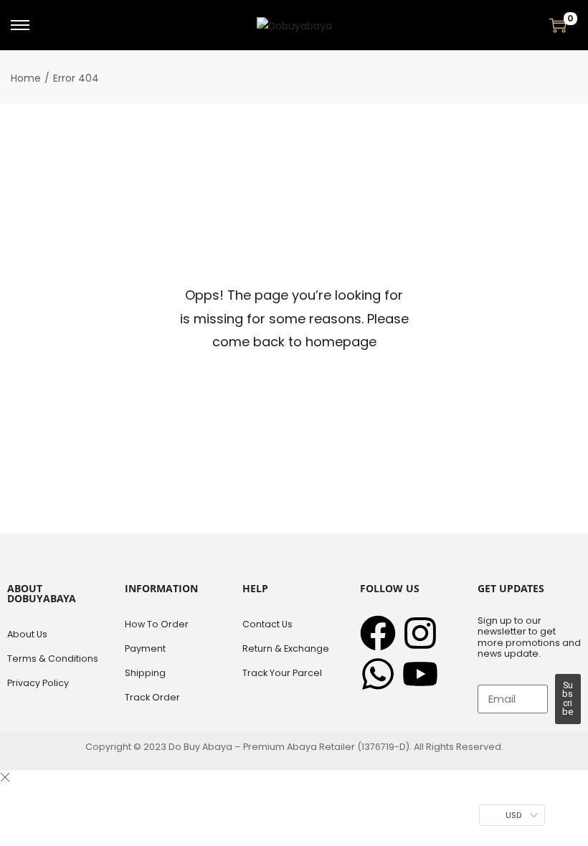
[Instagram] (420, 633)
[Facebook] (378, 633)
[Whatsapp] (378, 674)
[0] (557, 25)
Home (26, 78)
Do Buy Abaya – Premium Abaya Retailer (263, 747)
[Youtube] (420, 674)
